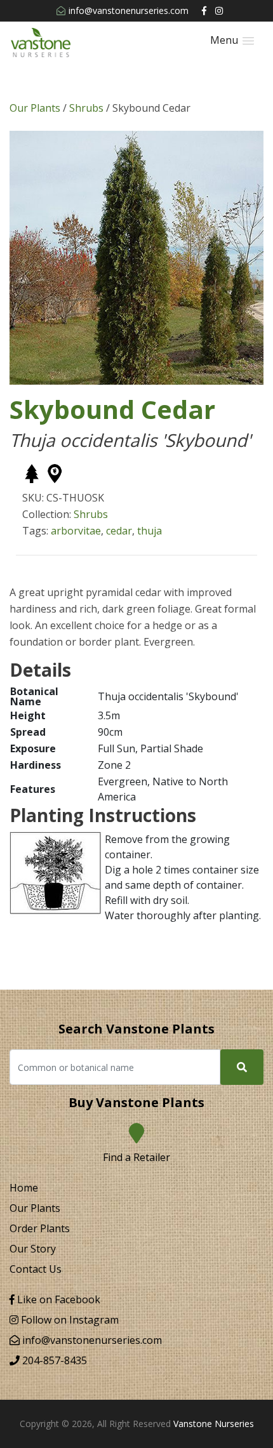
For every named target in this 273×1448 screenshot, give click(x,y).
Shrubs (86, 108)
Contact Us (36, 1269)
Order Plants (40, 1228)
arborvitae (76, 531)
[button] (232, 40)
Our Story (33, 1249)
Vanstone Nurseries (213, 1424)
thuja (149, 531)
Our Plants (35, 108)
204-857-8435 (53, 1360)
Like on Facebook (57, 1299)
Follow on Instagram (68, 1320)
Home (24, 1188)
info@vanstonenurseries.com (129, 10)
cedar (119, 531)
